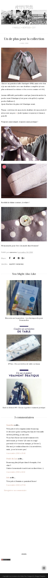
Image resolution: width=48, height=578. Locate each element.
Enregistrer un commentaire (15, 490)
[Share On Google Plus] (23, 258)
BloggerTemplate (40, 576)
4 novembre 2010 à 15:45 (15, 453)
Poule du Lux (11, 459)
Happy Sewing (16, 264)
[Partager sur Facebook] (10, 258)
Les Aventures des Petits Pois (18, 576)
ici (17, 113)
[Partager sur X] (14, 258)
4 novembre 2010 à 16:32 (15, 472)
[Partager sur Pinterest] (18, 258)
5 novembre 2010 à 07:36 (16, 485)
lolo (8, 477)
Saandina (10, 425)
